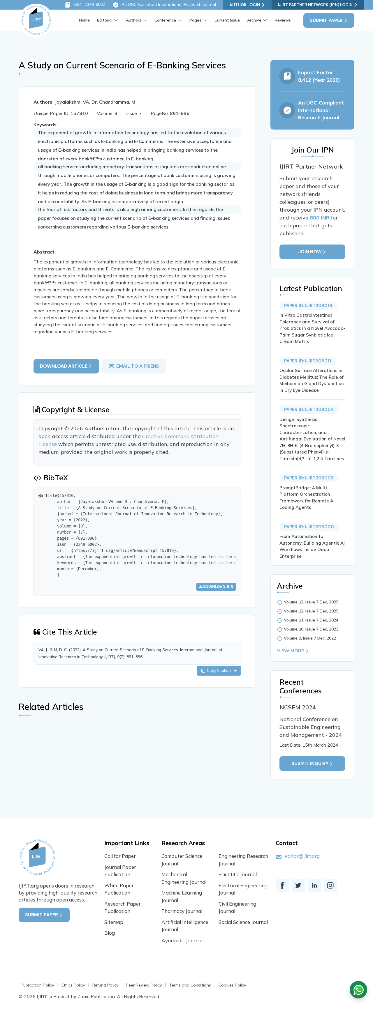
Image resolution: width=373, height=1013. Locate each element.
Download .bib (218, 586)
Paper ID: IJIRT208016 (308, 306)
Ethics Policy (73, 985)
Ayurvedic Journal (182, 940)
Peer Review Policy (144, 985)
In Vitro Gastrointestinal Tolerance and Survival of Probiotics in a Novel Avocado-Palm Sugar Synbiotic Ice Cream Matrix (312, 328)
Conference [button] (165, 20)
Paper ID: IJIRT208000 (309, 527)
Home (84, 20)
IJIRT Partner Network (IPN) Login (315, 4)
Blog (109, 933)
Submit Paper (326, 20)
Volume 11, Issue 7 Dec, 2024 (311, 620)
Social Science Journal (243, 922)
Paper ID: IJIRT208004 (309, 409)
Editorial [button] (104, 20)
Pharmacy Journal (181, 911)
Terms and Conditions (190, 985)
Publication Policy (37, 985)
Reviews (283, 20)
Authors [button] (133, 20)
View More (290, 651)
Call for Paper (120, 856)
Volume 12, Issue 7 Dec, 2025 (311, 602)
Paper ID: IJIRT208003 (308, 478)
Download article (63, 366)
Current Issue (227, 20)
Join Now (310, 252)
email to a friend (137, 366)
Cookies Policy (232, 985)
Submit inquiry (309, 763)
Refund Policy (105, 985)
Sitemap (113, 922)
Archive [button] (254, 20)
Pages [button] (195, 20)
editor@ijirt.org (302, 856)
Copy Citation (220, 670)
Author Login (244, 4)
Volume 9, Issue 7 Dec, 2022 (310, 638)
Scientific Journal (238, 874)
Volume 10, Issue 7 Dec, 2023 (311, 629)
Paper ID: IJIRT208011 (307, 361)
